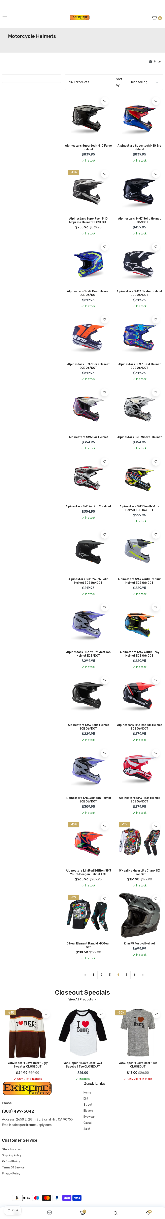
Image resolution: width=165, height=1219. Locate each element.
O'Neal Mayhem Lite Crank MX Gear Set (139, 872)
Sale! (87, 1129)
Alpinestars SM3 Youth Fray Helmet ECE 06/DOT (139, 653)
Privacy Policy (11, 1173)
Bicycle (88, 1110)
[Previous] (85, 975)
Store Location (12, 1149)
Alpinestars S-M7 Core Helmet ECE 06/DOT (88, 366)
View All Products (80, 999)
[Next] (143, 975)
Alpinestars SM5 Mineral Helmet (139, 437)
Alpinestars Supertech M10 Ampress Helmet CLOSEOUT (88, 220)
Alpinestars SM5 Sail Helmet (88, 437)
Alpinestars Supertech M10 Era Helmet (140, 147)
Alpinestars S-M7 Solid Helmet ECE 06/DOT (139, 220)
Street (88, 1104)
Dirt (86, 1098)
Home (87, 1092)
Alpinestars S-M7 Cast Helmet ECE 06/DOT (139, 366)
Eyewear (89, 1116)
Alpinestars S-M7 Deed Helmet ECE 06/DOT (88, 293)
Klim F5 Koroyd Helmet (139, 943)
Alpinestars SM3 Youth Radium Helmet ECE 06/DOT (139, 581)
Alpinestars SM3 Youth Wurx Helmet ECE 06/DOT (140, 508)
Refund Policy (11, 1161)
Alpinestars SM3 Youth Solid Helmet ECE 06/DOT (88, 581)
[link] (105, 101)
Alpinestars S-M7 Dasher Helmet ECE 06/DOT (139, 293)
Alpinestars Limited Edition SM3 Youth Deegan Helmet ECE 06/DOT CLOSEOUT (88, 872)
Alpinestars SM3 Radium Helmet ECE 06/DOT (139, 726)
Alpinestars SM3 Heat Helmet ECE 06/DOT (139, 799)
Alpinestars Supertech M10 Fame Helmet (88, 147)
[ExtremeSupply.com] (80, 18)
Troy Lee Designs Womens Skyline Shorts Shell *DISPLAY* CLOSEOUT (83, 1064)
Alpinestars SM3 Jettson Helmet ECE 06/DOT (88, 799)
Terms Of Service (13, 1167)
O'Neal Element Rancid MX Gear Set (88, 945)
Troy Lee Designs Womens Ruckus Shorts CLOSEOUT (138, 1064)
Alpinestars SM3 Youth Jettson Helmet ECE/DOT (88, 653)
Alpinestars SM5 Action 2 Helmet (88, 506)
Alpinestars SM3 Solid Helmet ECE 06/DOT (88, 726)
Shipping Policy (12, 1155)
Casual (88, 1123)
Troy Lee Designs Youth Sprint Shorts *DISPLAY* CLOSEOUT (27, 1064)
